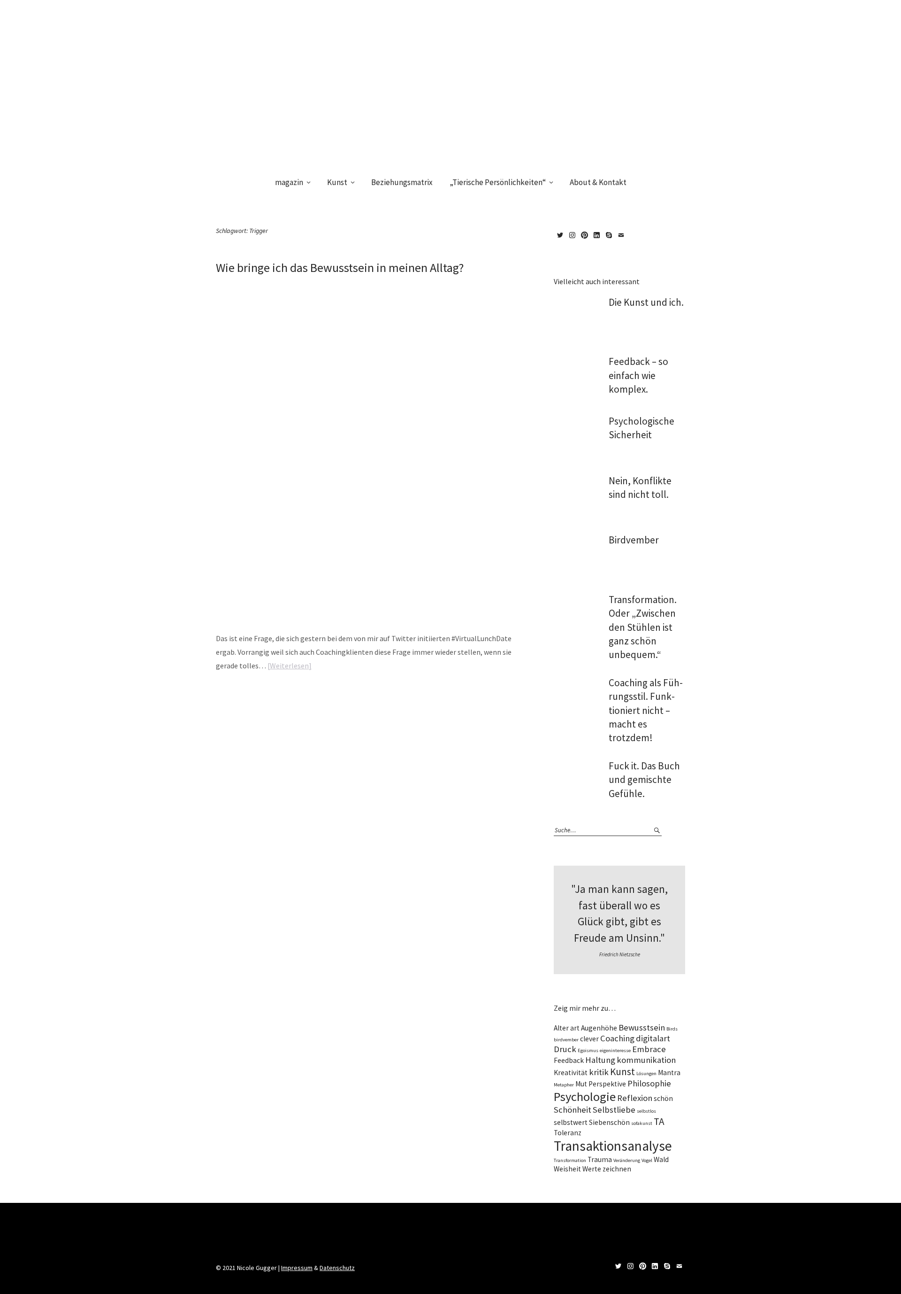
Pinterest (584, 235)
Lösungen (646, 1073)
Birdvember (634, 540)
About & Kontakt (598, 182)
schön (663, 1098)
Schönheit (572, 1109)
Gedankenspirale (359, 695)
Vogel (646, 1160)
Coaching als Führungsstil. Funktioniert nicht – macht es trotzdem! (646, 710)
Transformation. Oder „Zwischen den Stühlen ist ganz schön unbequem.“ (643, 627)
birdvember (566, 1040)
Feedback (569, 1060)
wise (264, 695)
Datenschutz (337, 1267)
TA (659, 1121)
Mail (621, 235)
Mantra (447, 695)
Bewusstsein (326, 695)
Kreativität (571, 1072)
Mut (581, 1083)
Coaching (617, 1038)
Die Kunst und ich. (646, 302)
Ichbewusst (425, 695)
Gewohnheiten (395, 695)
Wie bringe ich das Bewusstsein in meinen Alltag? (340, 267)
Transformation (570, 1160)
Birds (672, 1029)
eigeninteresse (615, 1050)
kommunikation (646, 1059)
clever (589, 1038)
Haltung (600, 1059)
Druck (565, 1049)
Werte (591, 1168)
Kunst (337, 182)
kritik (599, 1072)
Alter (561, 1027)
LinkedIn (596, 235)
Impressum (297, 1267)
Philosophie (649, 1083)
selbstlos (646, 1111)
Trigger (465, 695)
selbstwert (571, 1122)
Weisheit (567, 1168)
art (575, 1027)
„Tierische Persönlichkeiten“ (498, 182)
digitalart (653, 1038)
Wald (661, 1159)
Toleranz (567, 1132)
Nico (255, 283)
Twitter (560, 235)
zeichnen (617, 1168)
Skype (609, 235)
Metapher (564, 1085)
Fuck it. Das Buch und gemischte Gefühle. (644, 779)
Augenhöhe (599, 1027)
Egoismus (588, 1050)
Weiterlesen (289, 665)
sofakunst (641, 1123)
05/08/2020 (227, 283)
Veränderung (626, 1160)
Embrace (649, 1049)
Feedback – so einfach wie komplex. (638, 375)
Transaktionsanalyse (613, 1146)
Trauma (600, 1159)
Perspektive (607, 1083)
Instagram (572, 235)
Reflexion (634, 1098)
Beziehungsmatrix (402, 182)
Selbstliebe (614, 1109)
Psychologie (585, 1096)
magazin (289, 182)
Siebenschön (609, 1122)
